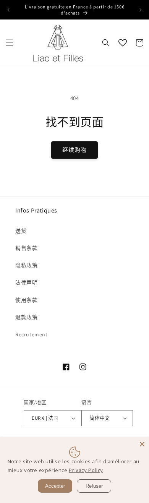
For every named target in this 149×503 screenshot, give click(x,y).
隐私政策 (26, 265)
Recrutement (31, 334)
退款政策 (26, 317)
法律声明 (26, 282)
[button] (9, 42)
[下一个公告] (140, 10)
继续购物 (74, 149)
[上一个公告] (8, 10)
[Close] (142, 444)
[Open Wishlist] (122, 42)
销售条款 (26, 248)
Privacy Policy (86, 470)
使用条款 (26, 300)
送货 (20, 230)
